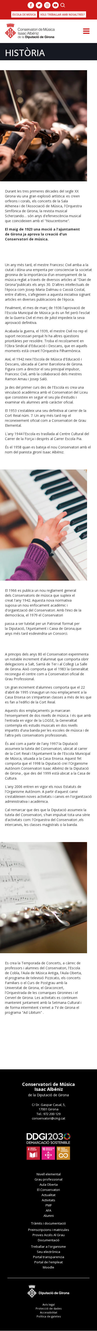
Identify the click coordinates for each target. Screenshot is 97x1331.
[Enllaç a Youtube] (55, 5)
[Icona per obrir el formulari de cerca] (62, 5)
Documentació (48, 1240)
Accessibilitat (48, 1312)
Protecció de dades (48, 1308)
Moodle (48, 1267)
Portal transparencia (48, 1257)
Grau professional (48, 1179)
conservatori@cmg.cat (48, 1118)
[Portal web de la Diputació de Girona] (48, 1290)
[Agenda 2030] (48, 1146)
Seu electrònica (48, 1251)
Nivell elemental (49, 1174)
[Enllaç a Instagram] (47, 5)
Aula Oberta (49, 1184)
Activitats (48, 1200)
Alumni (49, 1215)
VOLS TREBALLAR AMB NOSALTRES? (62, 14)
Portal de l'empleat (48, 1262)
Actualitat (48, 1195)
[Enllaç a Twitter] (39, 5)
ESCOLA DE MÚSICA (24, 14)
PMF (49, 1205)
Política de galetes (49, 1316)
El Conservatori (48, 1189)
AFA (48, 1210)
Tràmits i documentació (48, 1223)
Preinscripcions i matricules (48, 1229)
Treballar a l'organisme (48, 1246)
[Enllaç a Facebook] (31, 5)
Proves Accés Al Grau (49, 1235)
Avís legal (49, 1304)
